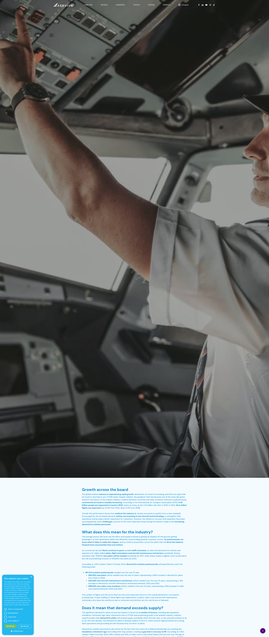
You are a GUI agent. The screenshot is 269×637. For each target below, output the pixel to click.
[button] (18, 631)
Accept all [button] (11, 626)
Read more (26, 605)
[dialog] (18, 605)
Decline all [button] (24, 626)
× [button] (31, 577)
